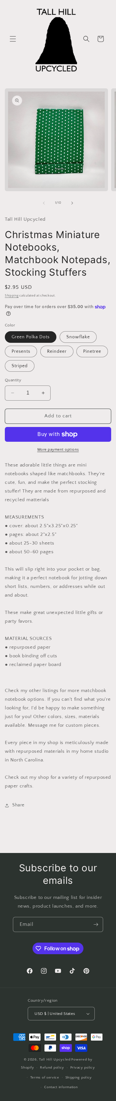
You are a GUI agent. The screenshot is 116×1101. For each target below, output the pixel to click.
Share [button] (18, 805)
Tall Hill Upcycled (55, 1059)
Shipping (12, 295)
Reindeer (57, 351)
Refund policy (52, 1068)
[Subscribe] (96, 924)
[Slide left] (44, 203)
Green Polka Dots (31, 337)
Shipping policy (78, 1077)
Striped (20, 365)
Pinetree (92, 351)
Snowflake (78, 337)
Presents (21, 351)
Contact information (61, 1087)
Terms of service (44, 1077)
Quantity (13, 380)
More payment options (58, 450)
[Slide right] (72, 203)
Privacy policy (82, 1068)
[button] (13, 39)
